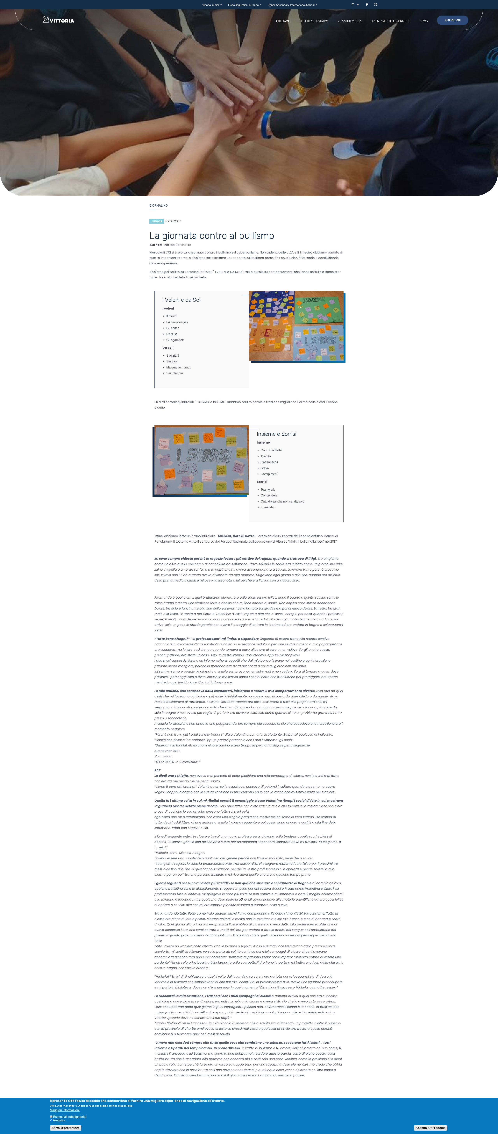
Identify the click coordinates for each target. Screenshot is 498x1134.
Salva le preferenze (66, 1128)
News (424, 21)
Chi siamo (283, 21)
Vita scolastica (349, 21)
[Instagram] (375, 4)
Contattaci (453, 19)
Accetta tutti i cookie (430, 1128)
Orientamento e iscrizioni (390, 21)
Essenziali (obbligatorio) (70, 1116)
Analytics (59, 1120)
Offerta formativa (314, 21)
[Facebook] (367, 4)
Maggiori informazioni (65, 1110)
